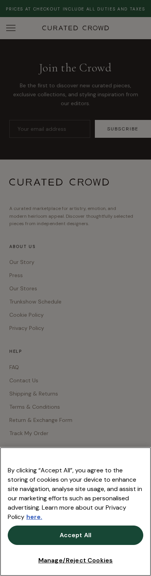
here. (34, 517)
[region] (75, 511)
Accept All (76, 535)
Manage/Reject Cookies (75, 560)
